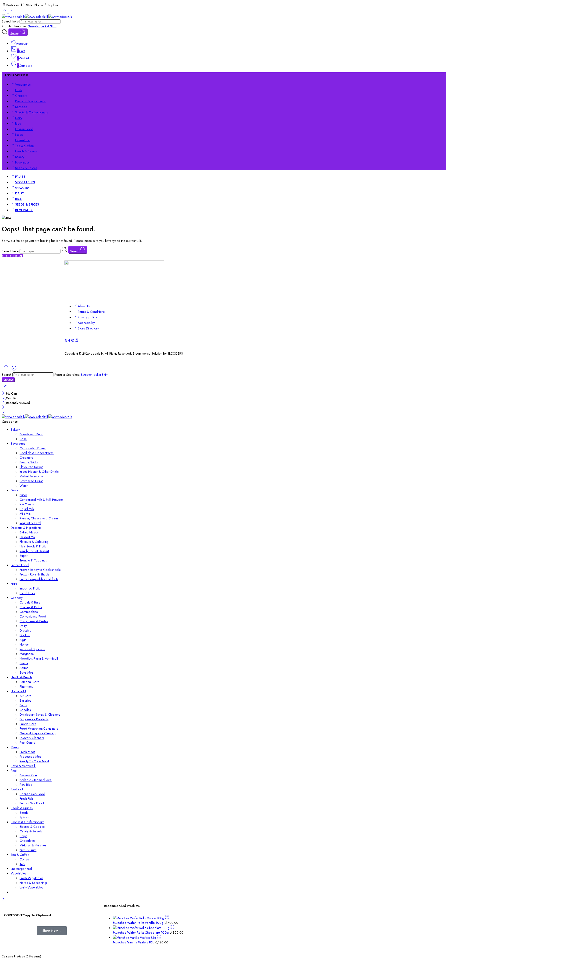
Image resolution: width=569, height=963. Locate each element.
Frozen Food (24, 129)
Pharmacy (26, 686)
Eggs (23, 639)
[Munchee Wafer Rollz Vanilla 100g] (139, 918)
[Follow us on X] (66, 341)
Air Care (25, 695)
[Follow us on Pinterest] (73, 341)
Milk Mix (25, 513)
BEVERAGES (24, 210)
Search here (11, 21)
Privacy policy (87, 317)
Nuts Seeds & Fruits (33, 546)
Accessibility (86, 322)
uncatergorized (21, 868)
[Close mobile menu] (3, 412)
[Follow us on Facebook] (69, 341)
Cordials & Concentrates (37, 452)
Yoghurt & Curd (30, 523)
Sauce (24, 663)
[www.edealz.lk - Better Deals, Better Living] (37, 16)
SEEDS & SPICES (27, 204)
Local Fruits (27, 593)
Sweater (34, 26)
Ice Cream (27, 504)
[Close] (4, 393)
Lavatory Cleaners (32, 737)
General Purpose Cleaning (38, 733)
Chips (23, 836)
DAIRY (19, 193)
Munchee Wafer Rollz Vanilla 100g (138, 922)
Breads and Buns (31, 434)
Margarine (27, 653)
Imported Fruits (30, 588)
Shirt (53, 26)
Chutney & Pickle (31, 607)
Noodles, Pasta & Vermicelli (39, 658)
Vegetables (23, 84)
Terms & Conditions (91, 311)
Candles (25, 709)
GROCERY (22, 187)
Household (22, 140)
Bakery (19, 156)
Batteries (25, 700)
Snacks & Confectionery (31, 112)
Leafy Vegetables (31, 887)
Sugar (24, 555)
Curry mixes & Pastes (34, 621)
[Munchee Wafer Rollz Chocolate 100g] (141, 927)
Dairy (18, 117)
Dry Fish (25, 635)
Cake (23, 438)
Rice (18, 123)
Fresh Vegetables (31, 878)
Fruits (18, 90)
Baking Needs (29, 532)
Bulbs (23, 705)
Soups (24, 667)
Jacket (45, 26)
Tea (22, 864)
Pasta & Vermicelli (23, 765)
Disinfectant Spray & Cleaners (40, 714)
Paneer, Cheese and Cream (39, 518)
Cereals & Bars (30, 602)
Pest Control (28, 742)
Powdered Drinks (31, 480)
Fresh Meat (27, 751)
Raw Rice (26, 784)
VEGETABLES (25, 182)
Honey (24, 644)
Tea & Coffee (24, 145)
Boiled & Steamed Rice (36, 779)
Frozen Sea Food (32, 803)
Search (15, 33)
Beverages (22, 162)
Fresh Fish (26, 798)
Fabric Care (28, 723)
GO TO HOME (12, 256)
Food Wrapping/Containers (39, 728)
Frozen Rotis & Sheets (34, 574)
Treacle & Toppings (33, 560)
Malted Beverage (31, 476)
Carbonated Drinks (33, 448)
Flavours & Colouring (34, 541)
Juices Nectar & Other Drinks (39, 471)
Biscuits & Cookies (32, 826)
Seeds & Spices (26, 168)
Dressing (25, 630)
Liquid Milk (27, 509)
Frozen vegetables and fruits (39, 579)
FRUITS (20, 176)
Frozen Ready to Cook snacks (40, 569)
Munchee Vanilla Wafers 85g (134, 942)
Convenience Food (33, 616)
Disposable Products (34, 719)
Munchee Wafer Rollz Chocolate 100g (141, 932)
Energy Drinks (29, 462)
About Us (84, 306)
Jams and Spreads (32, 649)
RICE (18, 198)
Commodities (29, 611)
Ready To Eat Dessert (34, 551)
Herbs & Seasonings (34, 882)
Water (24, 485)
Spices (24, 817)
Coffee (24, 859)
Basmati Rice (28, 775)
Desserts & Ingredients (30, 101)
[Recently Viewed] (14, 369)
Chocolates (27, 840)
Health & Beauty (26, 151)
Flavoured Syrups (31, 466)
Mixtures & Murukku (33, 845)
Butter (23, 495)
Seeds (24, 812)
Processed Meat (31, 756)
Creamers (26, 457)
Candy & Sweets (31, 831)
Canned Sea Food (32, 793)
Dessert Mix (27, 537)
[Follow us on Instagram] (77, 341)
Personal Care (29, 681)
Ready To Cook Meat (34, 761)
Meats (19, 134)
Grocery (21, 95)
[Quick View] (167, 918)
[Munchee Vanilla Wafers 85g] (135, 937)
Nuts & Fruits (28, 850)
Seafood (21, 106)
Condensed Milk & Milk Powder (41, 499)
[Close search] (6, 388)
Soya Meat (27, 672)
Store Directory (88, 328)
